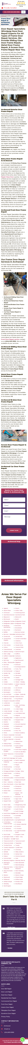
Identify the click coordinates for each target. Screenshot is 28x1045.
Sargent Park (7, 801)
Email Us (7, 1029)
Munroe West (19, 737)
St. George (18, 822)
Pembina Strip (8, 767)
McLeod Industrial (20, 724)
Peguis (17, 764)
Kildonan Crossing (9, 696)
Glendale (17, 673)
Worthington (7, 886)
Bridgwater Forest (20, 621)
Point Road (7, 769)
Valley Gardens (19, 852)
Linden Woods (8, 711)
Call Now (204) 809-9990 (12, 12)
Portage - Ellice (19, 771)
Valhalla (6, 852)
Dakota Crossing (8, 651)
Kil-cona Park (7, 694)
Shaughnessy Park (20, 804)
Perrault (17, 767)
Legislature (7, 705)
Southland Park (8, 817)
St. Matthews (7, 828)
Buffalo (6, 632)
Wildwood (6, 879)
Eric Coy (6, 666)
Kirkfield (17, 701)
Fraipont (17, 671)
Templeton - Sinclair (9, 839)
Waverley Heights (9, 860)
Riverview (6, 788)
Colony (6, 647)
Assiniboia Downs (9, 615)
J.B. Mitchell (18, 688)
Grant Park (7, 677)
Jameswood (7, 690)
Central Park (18, 636)
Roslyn (6, 793)
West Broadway (19, 865)
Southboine (7, 815)
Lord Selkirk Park (20, 713)
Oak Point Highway (9, 758)
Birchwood (7, 619)
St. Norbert (18, 828)
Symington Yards (8, 836)
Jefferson (18, 690)
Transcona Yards (8, 843)
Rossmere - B (19, 796)
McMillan (6, 726)
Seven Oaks (7, 804)
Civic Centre (7, 645)
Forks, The (18, 669)
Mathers (17, 722)
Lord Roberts (7, 713)
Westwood (7, 877)
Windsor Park (19, 881)
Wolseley (6, 883)
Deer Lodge (7, 653)
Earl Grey (6, 660)
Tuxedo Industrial (9, 847)
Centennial (7, 636)
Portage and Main (9, 771)
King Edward (18, 698)
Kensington (7, 692)
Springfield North (8, 820)
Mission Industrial (9, 735)
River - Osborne (8, 782)
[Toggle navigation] (23, 12)
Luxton (6, 715)
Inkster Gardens (8, 684)
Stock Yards (7, 834)
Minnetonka (7, 730)
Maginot (17, 715)
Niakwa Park (18, 741)
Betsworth (18, 617)
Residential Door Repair (8, 998)
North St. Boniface (20, 751)
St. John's (18, 826)
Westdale (18, 873)
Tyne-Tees (7, 849)
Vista (16, 858)
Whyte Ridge (19, 877)
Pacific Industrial (20, 760)
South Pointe (19, 809)
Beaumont (7, 617)
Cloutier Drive (19, 645)
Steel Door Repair (6, 995)
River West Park (19, 784)
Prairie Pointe (7, 773)
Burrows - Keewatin (9, 634)
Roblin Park (7, 790)
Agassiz (6, 608)
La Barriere (7, 703)
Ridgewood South (20, 780)
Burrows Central (19, 632)
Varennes (6, 854)
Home (2, 15)
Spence (17, 817)
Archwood (6, 612)
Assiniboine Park (20, 615)
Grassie (17, 677)
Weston (6, 875)
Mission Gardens (20, 732)
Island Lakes (7, 688)
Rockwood (18, 790)
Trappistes (18, 843)
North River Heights (21, 749)
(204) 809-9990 (9, 1032)
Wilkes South (19, 879)
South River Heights (9, 813)
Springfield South (20, 820)
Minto (5, 732)
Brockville (18, 625)
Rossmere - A (7, 796)
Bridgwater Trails (20, 623)
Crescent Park (19, 647)
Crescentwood (8, 649)
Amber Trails (18, 610)
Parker (5, 764)
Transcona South (20, 841)
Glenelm (6, 675)
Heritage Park (19, 679)
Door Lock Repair (6, 992)
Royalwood (7, 798)
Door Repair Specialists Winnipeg (14, 1042)
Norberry (17, 743)
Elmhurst (17, 664)
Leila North (7, 709)
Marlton (6, 722)
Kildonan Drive (19, 696)
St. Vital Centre (8, 830)
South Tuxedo (19, 813)
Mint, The (18, 730)
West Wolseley (19, 870)
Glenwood (18, 675)
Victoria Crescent (20, 856)
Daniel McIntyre (19, 651)
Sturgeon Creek (19, 834)
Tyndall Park (18, 847)
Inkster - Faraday (20, 682)
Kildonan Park (8, 698)
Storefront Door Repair (8, 1013)
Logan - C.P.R (19, 711)
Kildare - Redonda (20, 694)
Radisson (6, 775)
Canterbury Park (20, 634)
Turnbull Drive (8, 845)
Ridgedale (6, 780)
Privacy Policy (5, 1016)
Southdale (18, 815)
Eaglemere (18, 658)
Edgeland (18, 662)
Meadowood (18, 726)
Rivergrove (18, 786)
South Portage (19, 811)
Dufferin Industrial (9, 656)
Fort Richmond (8, 671)
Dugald (6, 658)
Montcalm (18, 735)
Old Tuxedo (18, 758)
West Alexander (19, 862)
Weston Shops (19, 875)
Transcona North (8, 841)
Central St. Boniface (20, 638)
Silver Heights (8, 807)
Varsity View (18, 854)
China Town (18, 643)
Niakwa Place (7, 743)
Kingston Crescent (9, 701)
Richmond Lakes (8, 777)
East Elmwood (19, 660)
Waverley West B (20, 860)
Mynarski (17, 739)
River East (18, 782)
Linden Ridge (19, 709)
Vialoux (6, 856)
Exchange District (20, 666)
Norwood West (19, 756)
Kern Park (18, 692)
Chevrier (6, 643)
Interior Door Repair (7, 1007)
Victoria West (7, 858)
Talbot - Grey (19, 836)
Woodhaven (18, 883)
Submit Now (14, 530)
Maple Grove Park (20, 717)
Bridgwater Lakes (9, 623)
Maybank (6, 724)
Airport (17, 608)
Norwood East (19, 754)
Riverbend (7, 786)
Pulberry (17, 773)
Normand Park (8, 745)
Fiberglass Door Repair (8, 1010)
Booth (17, 619)
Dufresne (18, 656)
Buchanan (18, 630)
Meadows (6, 728)
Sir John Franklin (20, 807)
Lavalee (17, 703)
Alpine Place (7, 610)
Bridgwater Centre (9, 621)
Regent (17, 775)
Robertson (18, 788)
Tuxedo (17, 845)
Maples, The (7, 720)
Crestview (18, 649)
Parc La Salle (18, 762)
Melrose (17, 728)
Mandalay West (8, 717)
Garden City (7, 673)
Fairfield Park (7, 669)
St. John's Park (8, 826)
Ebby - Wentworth (9, 662)
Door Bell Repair (6, 988)
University (18, 849)
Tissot (17, 839)
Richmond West (19, 777)
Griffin (5, 679)
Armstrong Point (20, 612)
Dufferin (17, 653)
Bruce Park (7, 630)
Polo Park (18, 769)
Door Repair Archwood (10, 15)
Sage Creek (18, 798)
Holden (6, 682)
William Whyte (8, 881)
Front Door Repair (7, 1004)
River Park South (8, 784)
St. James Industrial (20, 824)
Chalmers (18, 641)
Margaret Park (19, 720)
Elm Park (6, 664)
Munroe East (7, 737)
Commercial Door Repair (9, 1001)
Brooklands (18, 628)
